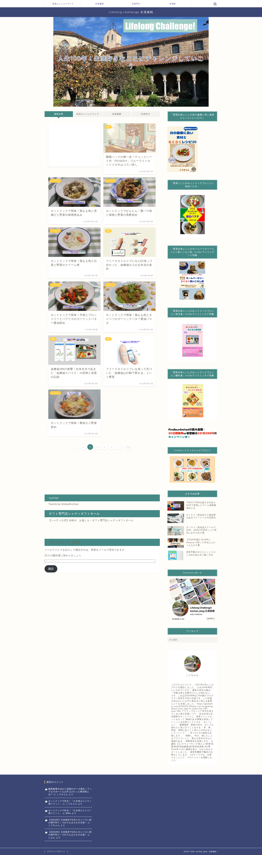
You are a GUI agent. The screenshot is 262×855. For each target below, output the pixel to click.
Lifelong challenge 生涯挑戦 (131, 12)
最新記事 (58, 114)
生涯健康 (99, 3)
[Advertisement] (74, 145)
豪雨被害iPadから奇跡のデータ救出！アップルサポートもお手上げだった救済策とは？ (70, 792)
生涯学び (136, 3)
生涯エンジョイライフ (63, 3)
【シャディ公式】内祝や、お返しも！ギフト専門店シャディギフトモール (90, 520)
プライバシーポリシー (56, 851)
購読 (51, 568)
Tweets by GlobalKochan (63, 504)
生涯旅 (172, 3)
